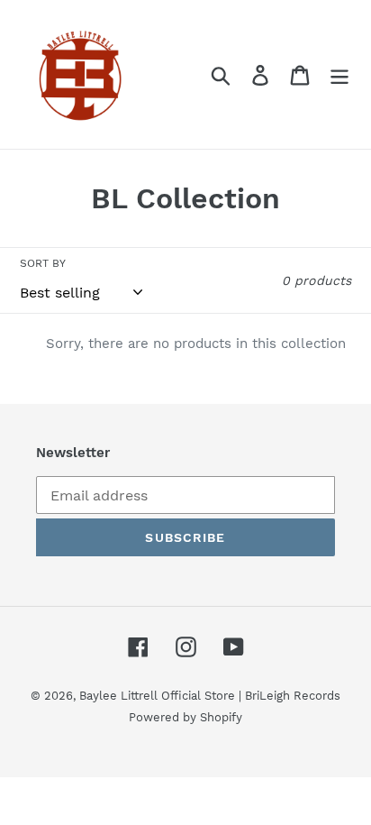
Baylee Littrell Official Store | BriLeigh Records (209, 695)
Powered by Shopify (185, 717)
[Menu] (339, 74)
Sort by (43, 263)
